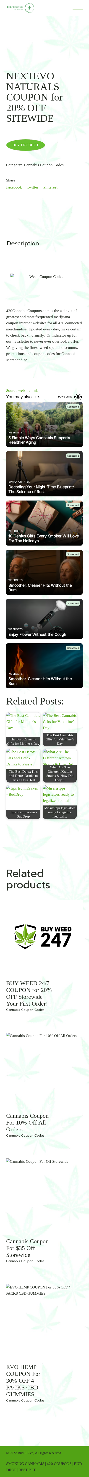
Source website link (22, 390)
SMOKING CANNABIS (25, 1464)
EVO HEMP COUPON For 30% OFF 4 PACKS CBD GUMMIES (23, 1381)
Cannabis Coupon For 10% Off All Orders (27, 1122)
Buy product (26, 145)
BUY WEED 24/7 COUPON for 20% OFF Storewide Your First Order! (29, 993)
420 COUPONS (59, 1464)
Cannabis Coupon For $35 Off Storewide (27, 1248)
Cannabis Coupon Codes (44, 165)
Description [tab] (23, 244)
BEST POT (27, 1470)
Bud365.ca (25, 1453)
